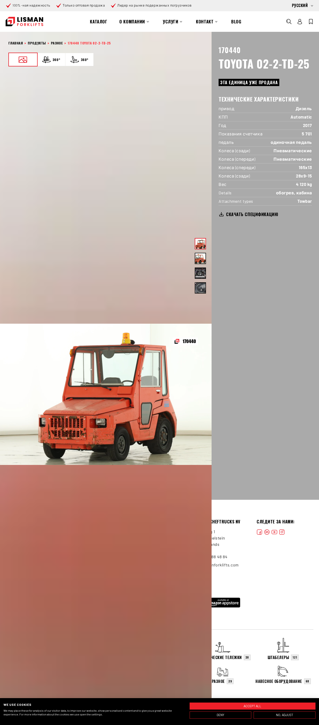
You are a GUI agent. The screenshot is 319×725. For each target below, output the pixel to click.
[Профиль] (300, 21)
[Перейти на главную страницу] (24, 21)
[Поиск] (289, 21)
